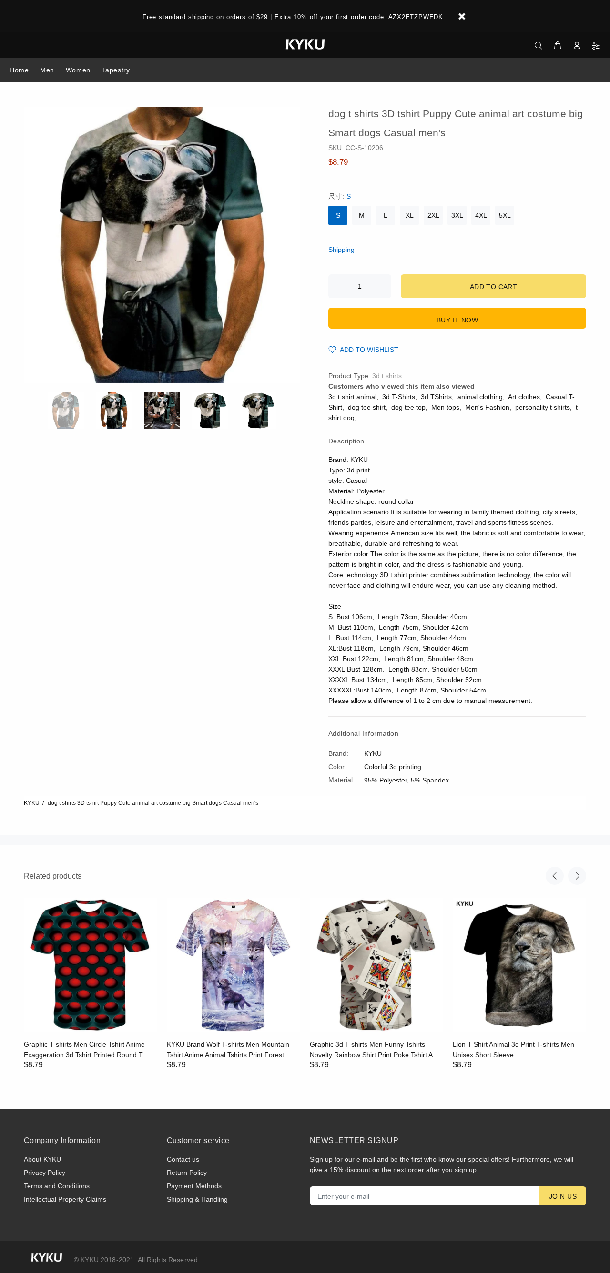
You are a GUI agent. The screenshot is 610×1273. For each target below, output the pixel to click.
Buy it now (457, 320)
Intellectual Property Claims (65, 1199)
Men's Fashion (487, 407)
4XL (481, 215)
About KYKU (42, 1159)
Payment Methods (194, 1186)
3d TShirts (436, 397)
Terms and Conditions (57, 1186)
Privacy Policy (44, 1172)
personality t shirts (542, 407)
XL (410, 215)
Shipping (341, 249)
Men (47, 70)
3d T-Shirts (398, 397)
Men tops (445, 407)
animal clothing (480, 397)
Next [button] (577, 876)
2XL (433, 215)
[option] (72, 410)
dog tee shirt (367, 407)
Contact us (183, 1159)
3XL (457, 215)
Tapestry (116, 70)
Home (19, 70)
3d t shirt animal (352, 397)
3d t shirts (387, 376)
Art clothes (524, 397)
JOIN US (563, 1196)
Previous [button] (555, 876)
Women (78, 70)
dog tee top (408, 407)
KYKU (32, 803)
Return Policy (187, 1172)
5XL (505, 215)
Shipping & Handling (197, 1199)
